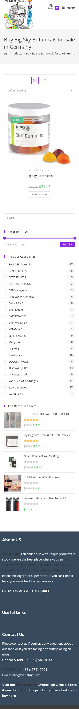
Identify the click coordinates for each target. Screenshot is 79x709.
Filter (67, 244)
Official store (26, 684)
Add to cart (39, 194)
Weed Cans (16, 394)
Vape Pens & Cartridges (23, 381)
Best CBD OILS (18, 271)
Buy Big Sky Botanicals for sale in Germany (52, 53)
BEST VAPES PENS (20, 284)
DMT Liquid (16, 309)
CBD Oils (24, 570)
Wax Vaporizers (18, 387)
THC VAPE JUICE (18, 368)
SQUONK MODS (19, 361)
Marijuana (15, 342)
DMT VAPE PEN (18, 323)
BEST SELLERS (17, 277)
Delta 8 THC (16, 303)
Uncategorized (18, 374)
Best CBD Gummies (39, 170)
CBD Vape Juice (18, 290)
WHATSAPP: (12, 669)
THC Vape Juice (47, 565)
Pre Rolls (14, 348)
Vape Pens (27, 565)
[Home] (5, 53)
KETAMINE (15, 329)
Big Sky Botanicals (40, 176)
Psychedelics (16, 355)
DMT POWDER (18, 316)
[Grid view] (35, 80)
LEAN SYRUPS (17, 336)
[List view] (44, 80)
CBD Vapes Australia (21, 297)
